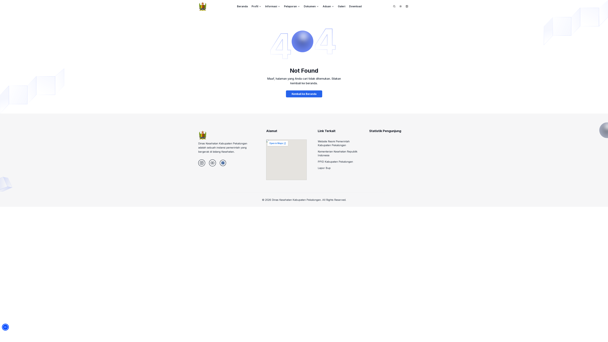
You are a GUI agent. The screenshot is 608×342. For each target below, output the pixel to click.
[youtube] (212, 162)
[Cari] (394, 6)
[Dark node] (400, 6)
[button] (256, 6)
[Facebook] (223, 163)
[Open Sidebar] (407, 6)
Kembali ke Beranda (304, 93)
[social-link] (201, 162)
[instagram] (201, 162)
